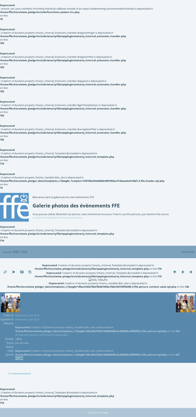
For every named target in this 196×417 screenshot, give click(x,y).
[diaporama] (14, 272)
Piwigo (105, 412)
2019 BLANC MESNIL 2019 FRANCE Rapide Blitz (41, 335)
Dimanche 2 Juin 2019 (27, 315)
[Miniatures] (175, 272)
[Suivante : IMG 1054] (191, 272)
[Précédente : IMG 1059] (183, 272)
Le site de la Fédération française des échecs (57, 217)
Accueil (7, 252)
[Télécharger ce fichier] (30, 272)
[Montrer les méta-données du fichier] (22, 272)
